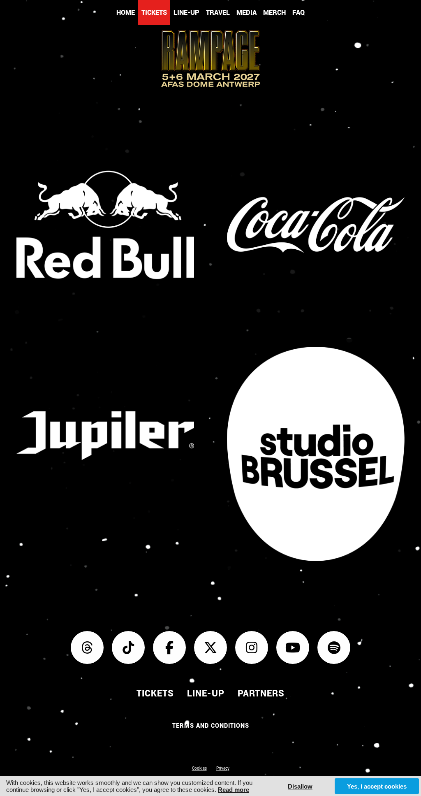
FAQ (298, 12)
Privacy (222, 768)
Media (246, 12)
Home (125, 12)
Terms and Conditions (210, 726)
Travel (218, 12)
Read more (233, 789)
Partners (261, 693)
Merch (274, 12)
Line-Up (186, 12)
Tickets (154, 12)
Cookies (199, 768)
